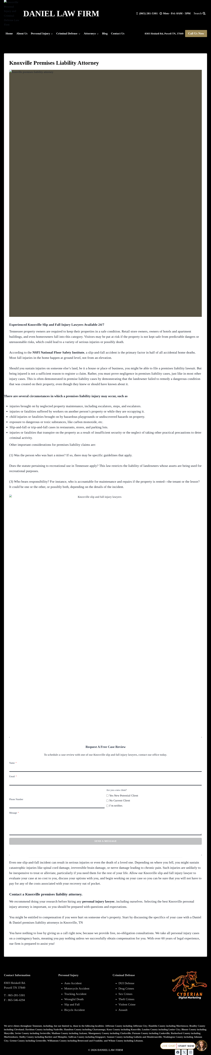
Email (13, 776)
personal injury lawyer (98, 901)
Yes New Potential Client (123, 795)
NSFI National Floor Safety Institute (58, 352)
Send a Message (105, 841)
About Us (22, 33)
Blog (105, 33)
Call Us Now (196, 33)
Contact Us (117, 33)
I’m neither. (116, 805)
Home (9, 33)
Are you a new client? (116, 790)
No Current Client (119, 800)
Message (14, 812)
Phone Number (16, 799)
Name (13, 763)
